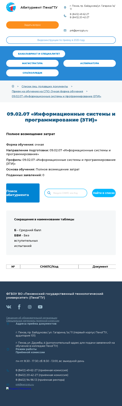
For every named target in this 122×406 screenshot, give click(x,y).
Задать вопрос (32, 25)
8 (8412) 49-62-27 (79, 14)
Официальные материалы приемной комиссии (32, 320)
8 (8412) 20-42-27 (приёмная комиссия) (42, 375)
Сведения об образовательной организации (31, 317)
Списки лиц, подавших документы (45, 86)
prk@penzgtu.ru (79, 30)
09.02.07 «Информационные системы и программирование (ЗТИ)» (56, 96)
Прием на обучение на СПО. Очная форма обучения (47, 91)
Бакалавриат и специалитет (39, 53)
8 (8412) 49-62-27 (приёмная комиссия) (42, 370)
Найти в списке (104, 193)
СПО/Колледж (32, 72)
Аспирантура (89, 63)
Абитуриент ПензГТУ (39, 7)
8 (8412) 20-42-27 (79, 17)
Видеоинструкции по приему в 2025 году (61, 40)
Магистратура (32, 63)
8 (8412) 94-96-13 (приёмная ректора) (40, 379)
